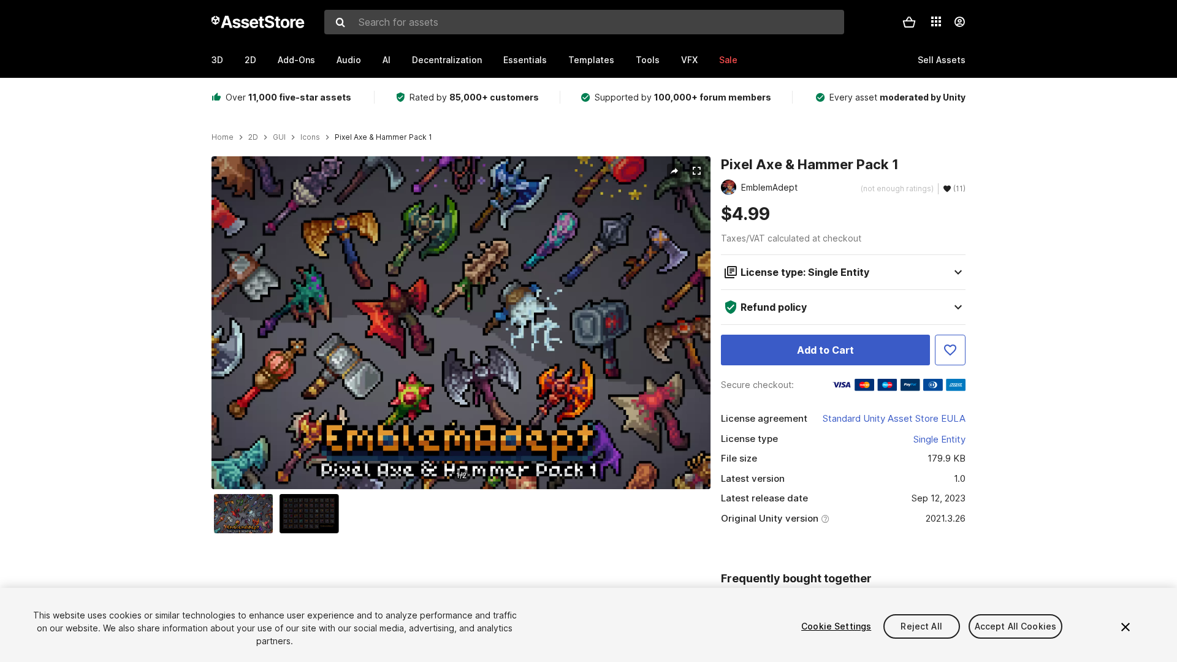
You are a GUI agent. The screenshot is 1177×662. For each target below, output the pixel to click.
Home (222, 137)
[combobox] (584, 22)
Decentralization (447, 60)
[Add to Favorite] (950, 350)
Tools (648, 60)
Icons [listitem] (310, 137)
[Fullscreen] (696, 171)
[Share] (674, 171)
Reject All (921, 626)
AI (386, 60)
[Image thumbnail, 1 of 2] (246, 513)
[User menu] (959, 22)
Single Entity (939, 439)
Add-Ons (296, 60)
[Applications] (936, 21)
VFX (689, 60)
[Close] (1125, 627)
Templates (591, 60)
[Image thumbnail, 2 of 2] (312, 513)
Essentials (525, 60)
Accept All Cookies (1016, 626)
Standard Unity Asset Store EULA (894, 418)
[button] (909, 22)
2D (250, 60)
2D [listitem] (253, 137)
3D (217, 60)
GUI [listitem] (279, 137)
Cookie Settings (836, 626)
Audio (349, 60)
